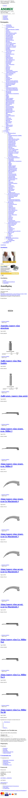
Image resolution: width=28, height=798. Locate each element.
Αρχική (6, 132)
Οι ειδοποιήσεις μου (7, 764)
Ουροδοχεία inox (9, 36)
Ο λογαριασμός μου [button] (5, 3)
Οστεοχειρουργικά (9, 106)
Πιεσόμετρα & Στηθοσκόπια (10, 81)
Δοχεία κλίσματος (9, 37)
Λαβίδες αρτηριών (9, 98)
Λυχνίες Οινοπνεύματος (11, 43)
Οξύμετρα (8, 55)
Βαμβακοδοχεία (9, 38)
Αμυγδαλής (8, 114)
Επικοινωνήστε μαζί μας (8, 751)
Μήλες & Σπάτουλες (10, 102)
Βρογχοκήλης (8, 122)
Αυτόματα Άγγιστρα (10, 101)
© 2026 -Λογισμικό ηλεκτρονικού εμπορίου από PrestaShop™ (14, 790)
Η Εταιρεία (5, 15)
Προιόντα (5, 17)
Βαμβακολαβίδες (9, 99)
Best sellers (3, 293)
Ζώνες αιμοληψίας (9, 73)
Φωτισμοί (8, 69)
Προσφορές (5, 18)
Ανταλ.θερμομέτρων (10, 53)
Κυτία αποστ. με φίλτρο (11, 47)
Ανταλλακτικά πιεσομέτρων (11, 87)
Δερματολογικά (9, 112)
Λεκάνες (7, 30)
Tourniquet (8, 79)
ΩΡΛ (7, 113)
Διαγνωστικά (7, 51)
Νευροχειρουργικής (10, 107)
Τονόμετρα (8, 66)
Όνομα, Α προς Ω (13, 293)
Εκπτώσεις (5, 748)
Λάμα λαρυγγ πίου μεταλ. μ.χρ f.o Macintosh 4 (12, 570)
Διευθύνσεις (5, 763)
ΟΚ (2, 275)
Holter (7, 86)
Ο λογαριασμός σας (6, 755)
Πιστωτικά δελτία (6, 762)
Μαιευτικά (8, 120)
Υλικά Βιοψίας (9, 26)
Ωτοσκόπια (8, 56)
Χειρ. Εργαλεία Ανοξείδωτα (10, 90)
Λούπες (7, 65)
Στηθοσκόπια (8, 85)
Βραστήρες (8, 49)
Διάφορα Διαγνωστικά (9, 72)
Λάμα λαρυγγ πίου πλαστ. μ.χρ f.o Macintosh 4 (12, 500)
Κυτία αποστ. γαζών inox (11, 45)
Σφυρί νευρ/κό (9, 74)
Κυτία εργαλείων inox (10, 34)
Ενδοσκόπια (8, 63)
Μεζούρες (8, 41)
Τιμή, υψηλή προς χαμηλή (14, 295)
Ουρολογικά (8, 118)
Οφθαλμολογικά (9, 125)
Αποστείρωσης (9, 121)
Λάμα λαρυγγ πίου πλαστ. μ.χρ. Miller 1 (12, 430)
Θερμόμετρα (8, 52)
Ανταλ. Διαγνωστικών (10, 59)
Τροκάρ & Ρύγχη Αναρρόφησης (12, 93)
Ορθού (7, 116)
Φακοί (7, 76)
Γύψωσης (8, 105)
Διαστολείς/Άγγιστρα (10, 100)
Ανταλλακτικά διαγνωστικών (12, 71)
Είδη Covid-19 (7, 126)
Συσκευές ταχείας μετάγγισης (12, 80)
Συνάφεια (7, 293)
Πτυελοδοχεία (9, 42)
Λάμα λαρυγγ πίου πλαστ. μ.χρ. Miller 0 (12, 465)
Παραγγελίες (5, 761)
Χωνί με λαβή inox (10, 44)
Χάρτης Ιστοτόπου (7, 752)
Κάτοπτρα (8, 67)
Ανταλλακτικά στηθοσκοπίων (12, 88)
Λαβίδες (7, 97)
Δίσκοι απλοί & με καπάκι (11, 33)
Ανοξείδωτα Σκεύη (8, 27)
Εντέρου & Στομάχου (10, 115)
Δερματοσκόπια (9, 60)
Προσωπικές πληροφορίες (8, 760)
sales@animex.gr (4, 782)
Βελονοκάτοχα (9, 104)
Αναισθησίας (8, 92)
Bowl (7, 28)
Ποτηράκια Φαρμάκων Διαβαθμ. (12, 29)
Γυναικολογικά (9, 78)
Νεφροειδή (8, 31)
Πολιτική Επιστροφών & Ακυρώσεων (11, 786)
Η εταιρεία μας (6, 788)
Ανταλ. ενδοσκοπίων (10, 64)
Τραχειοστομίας (9, 108)
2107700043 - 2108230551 (6, 778)
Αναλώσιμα (7, 24)
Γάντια (7, 128)
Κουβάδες (8, 48)
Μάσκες (7, 127)
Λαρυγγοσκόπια (9, 70)
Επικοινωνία (5, 19)
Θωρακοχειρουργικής (10, 111)
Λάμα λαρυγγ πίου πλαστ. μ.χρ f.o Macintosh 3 (12, 535)
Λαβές (7, 94)
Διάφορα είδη (8, 241)
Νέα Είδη (5, 749)
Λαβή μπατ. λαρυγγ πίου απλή (14, 396)
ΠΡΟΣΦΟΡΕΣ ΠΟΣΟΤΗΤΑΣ (12, 238)
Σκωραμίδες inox (9, 35)
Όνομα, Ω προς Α (21, 293)
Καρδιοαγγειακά (9, 109)
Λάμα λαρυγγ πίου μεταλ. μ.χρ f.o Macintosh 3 (12, 605)
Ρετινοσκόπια (8, 62)
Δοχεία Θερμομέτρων (10, 50)
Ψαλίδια (7, 95)
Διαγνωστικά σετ (9, 58)
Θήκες (7, 123)
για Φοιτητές (5, 130)
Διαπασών (8, 77)
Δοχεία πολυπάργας (10, 40)
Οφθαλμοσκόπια (9, 57)
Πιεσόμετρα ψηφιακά (10, 84)
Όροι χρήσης (5, 787)
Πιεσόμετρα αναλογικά (10, 83)
